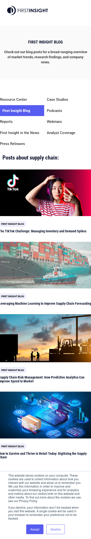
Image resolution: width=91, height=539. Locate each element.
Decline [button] (55, 529)
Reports (6, 121)
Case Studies (57, 99)
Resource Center (13, 99)
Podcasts (54, 111)
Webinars (54, 121)
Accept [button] (34, 529)
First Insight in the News (19, 133)
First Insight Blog (16, 111)
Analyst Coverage (61, 133)
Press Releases (12, 144)
